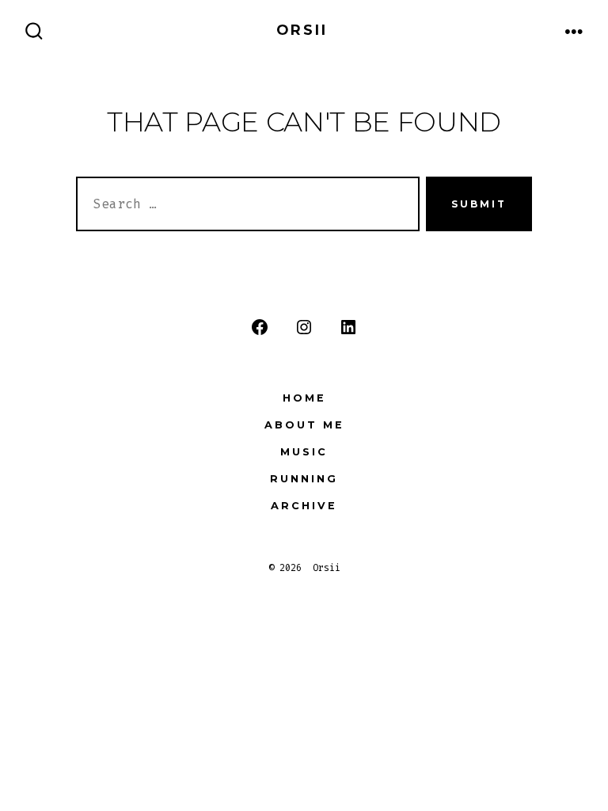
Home (304, 398)
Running (304, 479)
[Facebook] (260, 327)
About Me (304, 425)
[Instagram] (304, 327)
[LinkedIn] (348, 327)
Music (304, 452)
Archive (304, 506)
